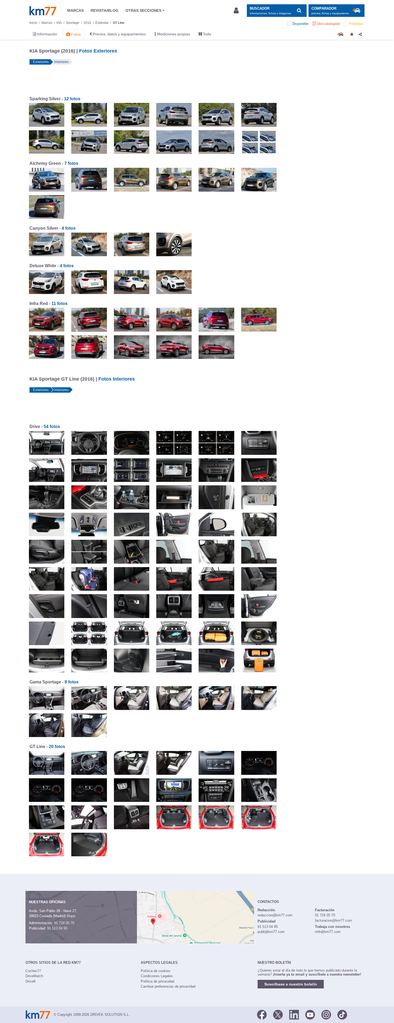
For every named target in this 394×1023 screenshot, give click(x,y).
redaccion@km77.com (275, 915)
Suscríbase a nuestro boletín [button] (290, 984)
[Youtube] (310, 1014)
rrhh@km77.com (328, 932)
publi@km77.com (271, 932)
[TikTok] (342, 1014)
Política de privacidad (157, 981)
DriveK (30, 981)
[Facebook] (262, 1014)
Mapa (71, 916)
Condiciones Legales (157, 976)
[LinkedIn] (294, 1014)
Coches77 (33, 971)
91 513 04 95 (57, 928)
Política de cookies (155, 971)
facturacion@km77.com (333, 920)
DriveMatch (34, 976)
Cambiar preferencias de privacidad (168, 986)
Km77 (42, 10)
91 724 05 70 (64, 923)
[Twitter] (278, 1014)
